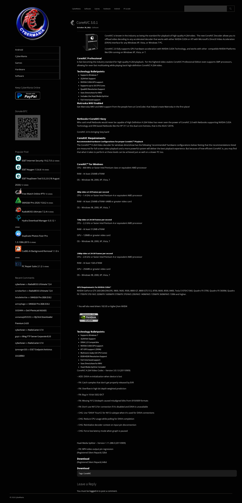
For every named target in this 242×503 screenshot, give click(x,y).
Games (97, 9)
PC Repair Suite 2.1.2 (32, 266)
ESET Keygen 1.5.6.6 (31, 169)
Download (83, 458)
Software (87, 9)
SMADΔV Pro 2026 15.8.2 (34, 202)
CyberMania (76, 9)
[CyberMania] (32, 40)
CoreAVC (87, 473)
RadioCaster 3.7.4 (35, 329)
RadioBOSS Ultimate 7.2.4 (34, 211)
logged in (93, 491)
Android (117, 9)
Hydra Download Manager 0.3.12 (38, 220)
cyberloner (20, 284)
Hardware (106, 9)
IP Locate (127, 9)
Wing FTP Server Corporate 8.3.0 (36, 336)
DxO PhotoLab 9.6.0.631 (36, 310)
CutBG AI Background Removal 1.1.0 (39, 251)
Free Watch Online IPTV (33, 193)
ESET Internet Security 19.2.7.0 (37, 160)
